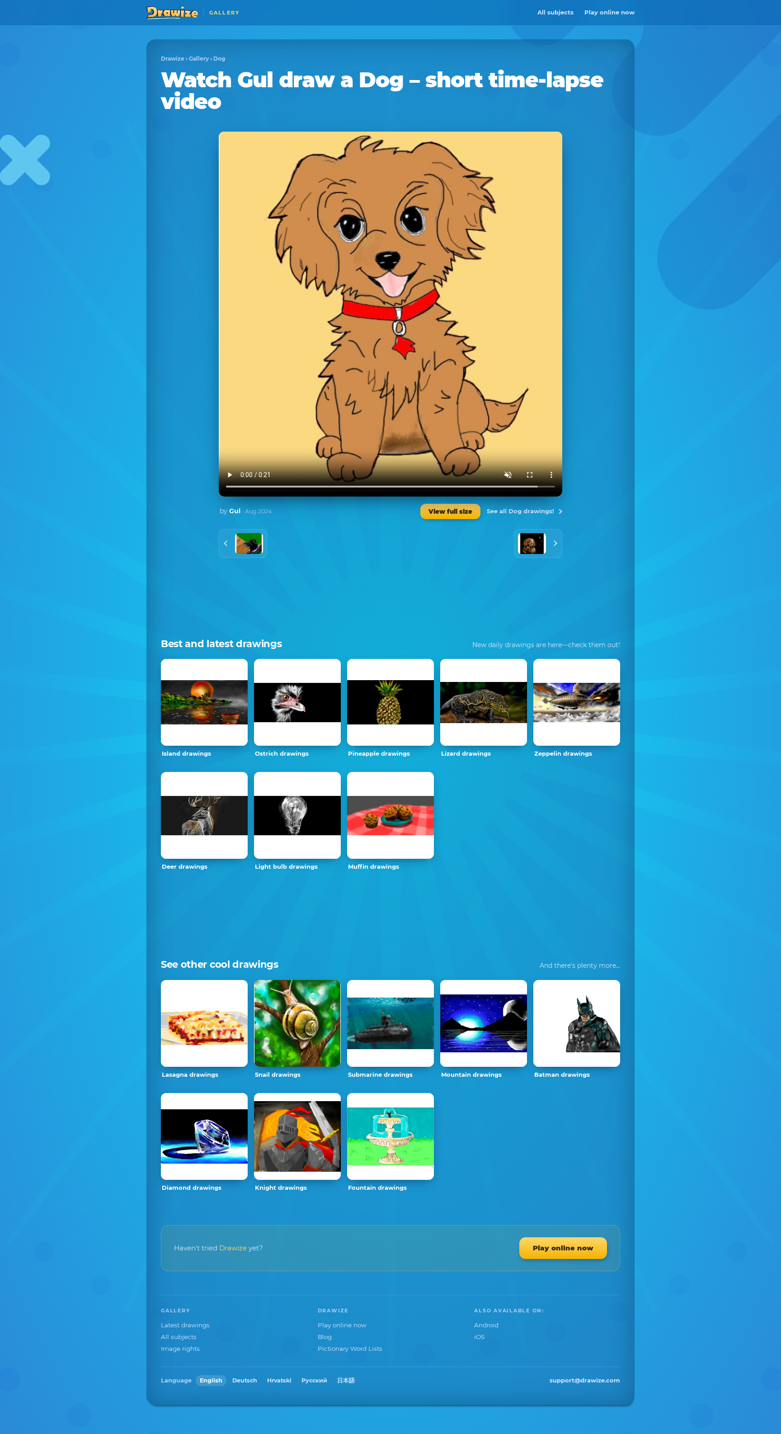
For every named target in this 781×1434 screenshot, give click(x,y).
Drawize (172, 58)
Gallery (199, 58)
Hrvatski (279, 1380)
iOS (479, 1336)
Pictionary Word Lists (350, 1348)
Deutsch (244, 1380)
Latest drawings (185, 1325)
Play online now (609, 12)
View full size (450, 511)
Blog (325, 1336)
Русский (314, 1380)
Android (486, 1325)
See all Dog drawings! (520, 511)
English (211, 1380)
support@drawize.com (585, 1380)
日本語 (346, 1380)
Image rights (180, 1348)
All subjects (555, 12)
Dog (219, 58)
